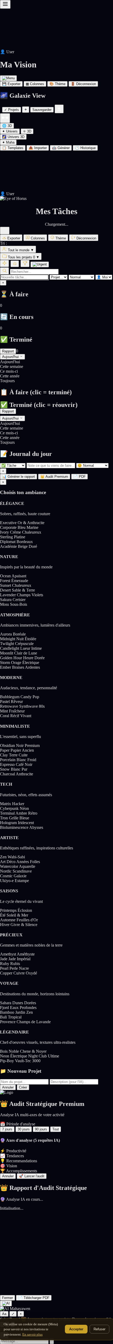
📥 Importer (38, 148)
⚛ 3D (27, 131)
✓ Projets (11, 110)
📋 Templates (12, 148)
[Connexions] (5, 118)
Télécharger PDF (33, 1298)
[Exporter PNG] (59, 109)
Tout (55, 1129)
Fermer (7, 1298)
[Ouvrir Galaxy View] (56, 198)
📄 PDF (79, 477)
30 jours (24, 1129)
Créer (23, 1087)
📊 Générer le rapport (18, 477)
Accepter (76, 1329)
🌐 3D (7, 126)
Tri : (3, 243)
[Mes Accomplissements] (24, 263)
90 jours (41, 1129)
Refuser (99, 1329)
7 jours (7, 1129)
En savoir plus (32, 1334)
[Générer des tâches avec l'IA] (4, 263)
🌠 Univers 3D (13, 137)
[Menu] (8, 78)
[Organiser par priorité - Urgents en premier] (39, 264)
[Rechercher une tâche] (4, 270)
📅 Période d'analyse (17, 1124)
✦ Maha (8, 142)
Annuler (8, 1087)
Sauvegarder (42, 110)
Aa (4, 1314)
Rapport (8, 351)
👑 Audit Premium (54, 477)
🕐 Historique (85, 148)
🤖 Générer (61, 148)
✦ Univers (10, 131)
